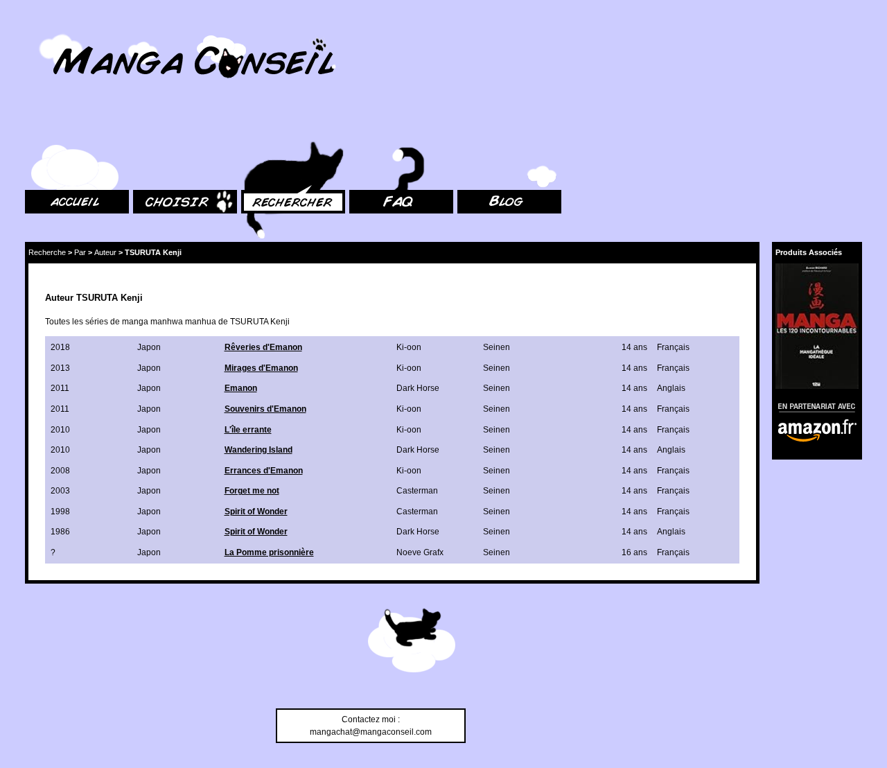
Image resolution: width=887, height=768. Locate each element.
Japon (149, 347)
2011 (60, 388)
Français (673, 347)
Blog (466, 125)
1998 (60, 511)
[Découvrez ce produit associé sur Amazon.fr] (817, 326)
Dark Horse (417, 388)
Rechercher (263, 125)
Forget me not (252, 491)
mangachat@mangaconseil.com (371, 732)
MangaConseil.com (62, 29)
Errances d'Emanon (264, 470)
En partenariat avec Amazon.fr (812, 405)
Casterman (417, 491)
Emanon (241, 388)
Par (80, 252)
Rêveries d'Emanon (263, 347)
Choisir (146, 125)
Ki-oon (408, 347)
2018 (60, 347)
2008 (60, 470)
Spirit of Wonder (256, 511)
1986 (60, 531)
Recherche (47, 252)
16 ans (634, 552)
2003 (60, 491)
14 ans (634, 347)
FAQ (357, 125)
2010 (60, 430)
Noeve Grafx (420, 552)
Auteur (105, 252)
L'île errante (248, 430)
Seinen (496, 347)
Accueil (39, 125)
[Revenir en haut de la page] (412, 642)
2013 (60, 368)
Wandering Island (258, 450)
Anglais (671, 388)
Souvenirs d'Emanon (265, 409)
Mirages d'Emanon (261, 368)
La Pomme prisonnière (269, 552)
